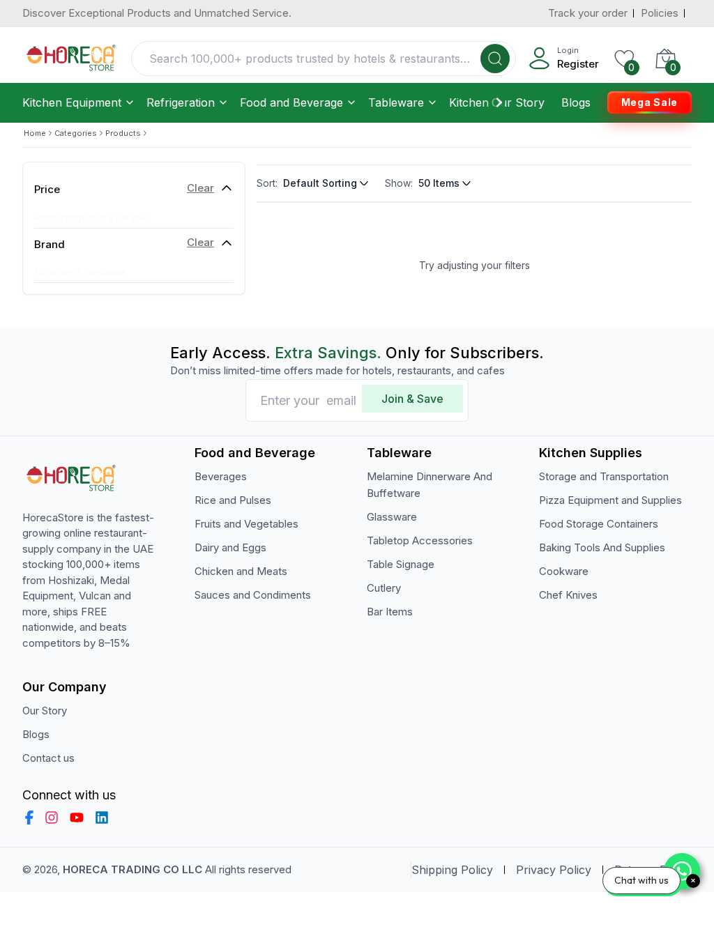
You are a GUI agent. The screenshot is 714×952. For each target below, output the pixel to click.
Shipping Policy (452, 870)
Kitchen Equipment (71, 102)
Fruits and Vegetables (246, 523)
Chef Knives (568, 594)
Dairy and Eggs (230, 547)
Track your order (588, 13)
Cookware (563, 571)
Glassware (392, 516)
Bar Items (390, 611)
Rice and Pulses (233, 500)
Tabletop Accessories (420, 540)
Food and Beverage (291, 102)
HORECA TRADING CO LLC (132, 869)
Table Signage (400, 564)
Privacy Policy (553, 870)
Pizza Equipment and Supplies (610, 500)
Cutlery (384, 587)
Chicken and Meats (241, 571)
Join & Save (412, 399)
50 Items (438, 183)
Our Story (518, 102)
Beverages (221, 476)
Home (35, 133)
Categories (75, 133)
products (123, 133)
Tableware (396, 102)
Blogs (576, 102)
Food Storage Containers (598, 523)
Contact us (48, 758)
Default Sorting (320, 183)
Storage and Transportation (604, 476)
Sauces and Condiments (253, 594)
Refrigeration (180, 102)
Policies (659, 13)
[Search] (495, 58)
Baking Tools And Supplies (602, 547)
